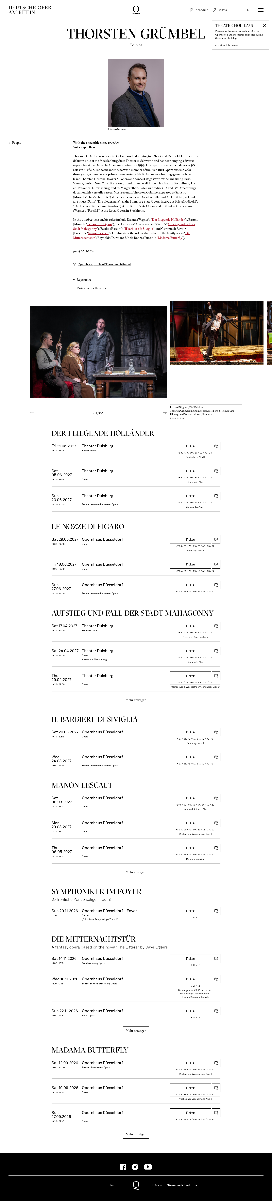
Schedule (202, 10)
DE (249, 10)
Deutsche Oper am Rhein (29, 10)
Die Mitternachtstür (94, 939)
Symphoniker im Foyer (97, 891)
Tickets (222, 10)
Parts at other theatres (91, 288)
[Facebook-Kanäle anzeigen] (123, 1167)
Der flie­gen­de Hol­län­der (103, 433)
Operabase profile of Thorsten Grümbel (104, 264)
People (16, 143)
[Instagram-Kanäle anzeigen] (135, 1167)
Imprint (115, 1185)
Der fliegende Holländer (168, 220)
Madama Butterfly (170, 238)
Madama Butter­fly (90, 1050)
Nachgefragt (101, 659)
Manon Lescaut (98, 233)
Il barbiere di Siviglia (139, 229)
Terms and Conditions (182, 1185)
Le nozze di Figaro (99, 224)
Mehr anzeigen (136, 700)
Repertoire (84, 280)
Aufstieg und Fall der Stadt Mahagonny (133, 613)
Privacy (157, 1185)
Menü (261, 10)
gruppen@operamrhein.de (195, 997)
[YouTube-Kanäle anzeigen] (148, 1167)
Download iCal (216, 446)
